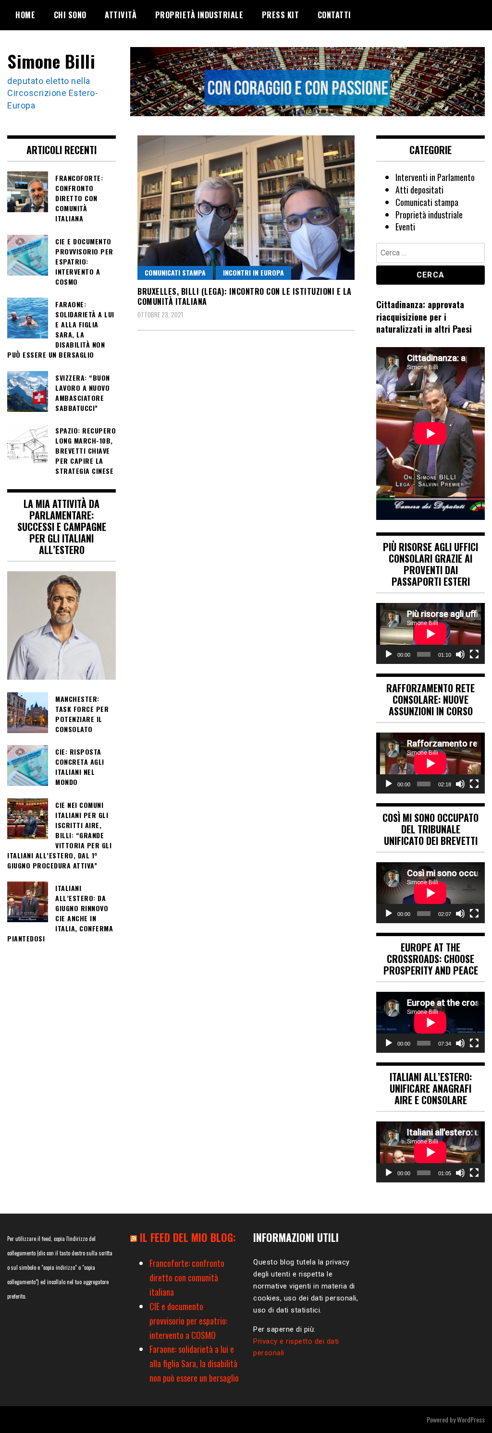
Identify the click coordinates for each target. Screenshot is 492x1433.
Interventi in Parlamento (435, 177)
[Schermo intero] (474, 654)
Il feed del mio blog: (188, 1237)
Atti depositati (419, 189)
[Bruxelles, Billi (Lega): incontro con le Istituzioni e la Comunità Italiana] (246, 207)
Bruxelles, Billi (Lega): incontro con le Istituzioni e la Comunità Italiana (244, 296)
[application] (430, 633)
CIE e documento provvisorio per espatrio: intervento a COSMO (188, 1320)
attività (120, 15)
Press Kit (280, 15)
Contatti (334, 15)
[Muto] (460, 654)
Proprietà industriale (199, 15)
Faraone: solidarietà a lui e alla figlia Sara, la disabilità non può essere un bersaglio (194, 1363)
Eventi (405, 226)
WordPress (471, 1419)
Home (25, 15)
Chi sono (70, 15)
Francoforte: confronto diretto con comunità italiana (186, 1277)
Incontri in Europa (253, 272)
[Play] (389, 654)
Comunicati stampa (175, 272)
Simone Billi (51, 60)
